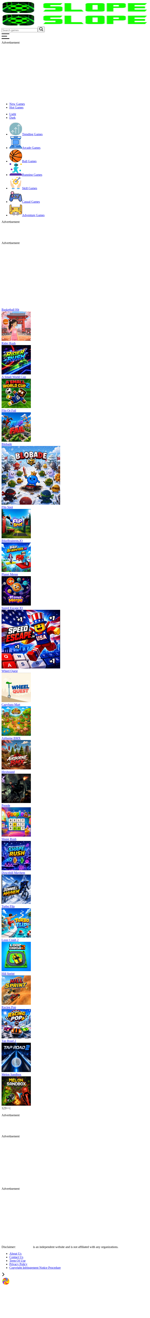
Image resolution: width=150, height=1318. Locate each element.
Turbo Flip (8, 906)
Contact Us (16, 1257)
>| (9, 1108)
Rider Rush (9, 343)
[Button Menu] (5, 39)
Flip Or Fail (9, 410)
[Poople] (16, 835)
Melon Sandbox (11, 1074)
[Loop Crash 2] (16, 970)
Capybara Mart (11, 704)
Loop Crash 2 (10, 940)
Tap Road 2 (9, 1041)
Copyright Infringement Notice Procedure (35, 1267)
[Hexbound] (16, 802)
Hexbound (8, 771)
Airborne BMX (11, 738)
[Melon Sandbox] (16, 1104)
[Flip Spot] (16, 537)
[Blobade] (31, 503)
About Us (15, 1253)
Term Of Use (17, 1260)
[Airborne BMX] (16, 768)
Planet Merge (10, 574)
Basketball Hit (10, 309)
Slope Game (24, 1247)
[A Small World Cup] (16, 407)
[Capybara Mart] (16, 734)
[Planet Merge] (16, 604)
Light (12, 114)
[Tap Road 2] (16, 1071)
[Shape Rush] (16, 869)
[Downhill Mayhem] (16, 902)
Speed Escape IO (12, 608)
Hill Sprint (8, 973)
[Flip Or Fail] (16, 440)
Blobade (7, 444)
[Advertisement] (75, 71)
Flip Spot (7, 507)
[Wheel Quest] (16, 701)
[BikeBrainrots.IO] (16, 570)
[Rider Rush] (16, 373)
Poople (6, 805)
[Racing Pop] (16, 1037)
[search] (41, 29)
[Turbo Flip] (16, 936)
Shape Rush (9, 839)
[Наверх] (3, 1275)
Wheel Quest (10, 671)
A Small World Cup (14, 377)
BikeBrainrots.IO (12, 540)
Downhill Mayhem (13, 872)
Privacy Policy (18, 1264)
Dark (12, 117)
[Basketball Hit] (16, 339)
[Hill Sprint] (16, 1003)
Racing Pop (9, 1007)
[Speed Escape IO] (31, 667)
